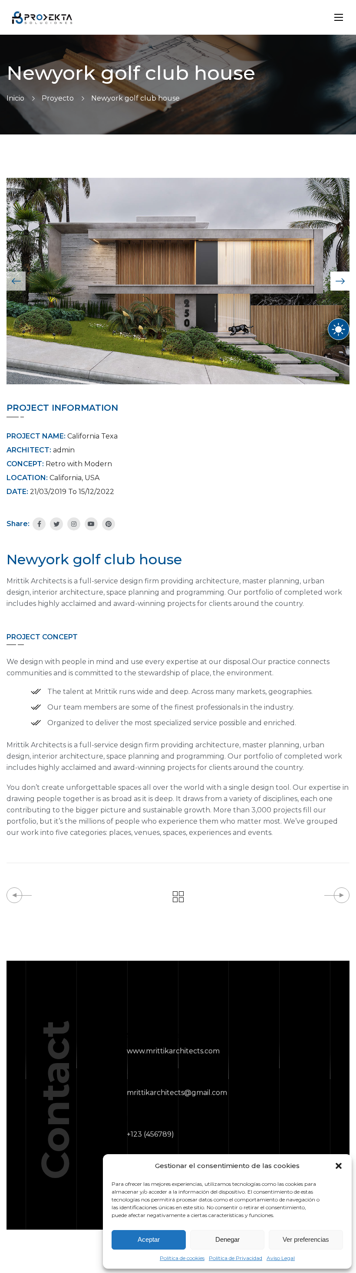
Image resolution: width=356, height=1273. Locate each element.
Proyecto (58, 98)
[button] (338, 1166)
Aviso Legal (281, 1258)
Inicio (15, 98)
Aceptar (149, 1239)
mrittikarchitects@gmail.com (177, 1093)
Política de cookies (182, 1258)
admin (64, 450)
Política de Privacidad (235, 1258)
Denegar (227, 1239)
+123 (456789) (150, 1134)
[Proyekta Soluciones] (42, 17)
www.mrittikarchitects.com (173, 1051)
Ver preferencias (306, 1239)
